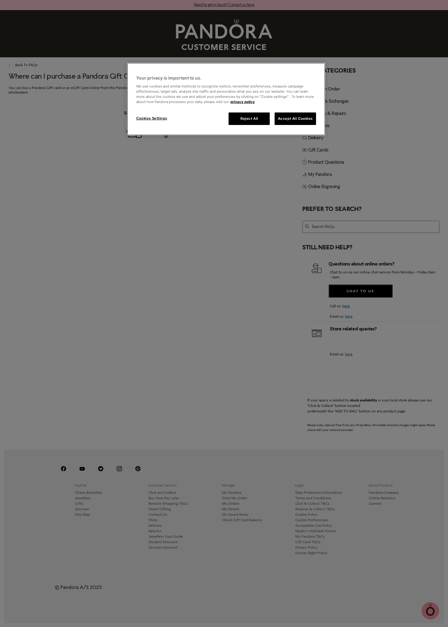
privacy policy (242, 102)
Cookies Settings (151, 118)
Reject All (249, 118)
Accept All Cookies (295, 118)
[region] (226, 99)
